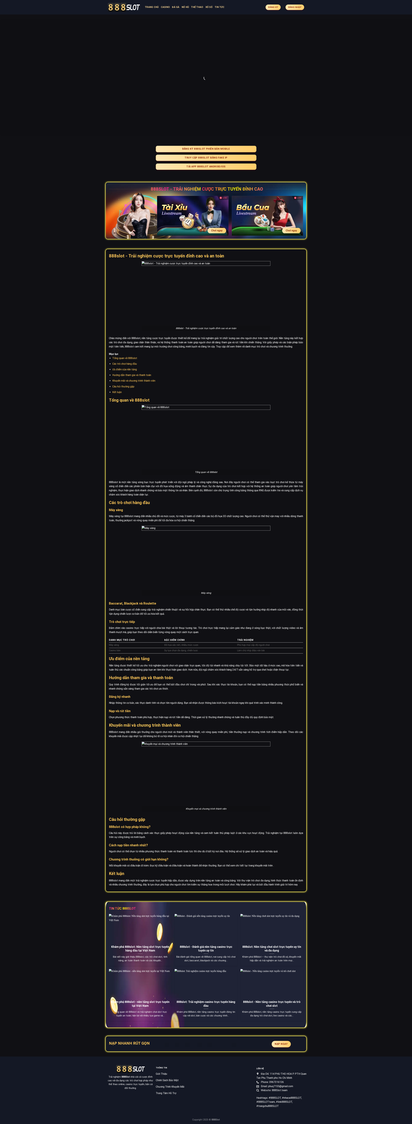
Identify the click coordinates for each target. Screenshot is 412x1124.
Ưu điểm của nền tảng (124, 369)
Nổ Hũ (185, 7)
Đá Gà (175, 7)
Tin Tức (219, 7)
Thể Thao (197, 7)
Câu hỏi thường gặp (123, 386)
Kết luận (117, 392)
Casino (165, 7)
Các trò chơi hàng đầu (124, 363)
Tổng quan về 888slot (124, 358)
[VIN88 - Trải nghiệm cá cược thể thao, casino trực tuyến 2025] (124, 7)
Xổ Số (209, 7)
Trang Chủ (152, 7)
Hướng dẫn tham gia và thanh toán (131, 375)
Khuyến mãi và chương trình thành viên (133, 380)
